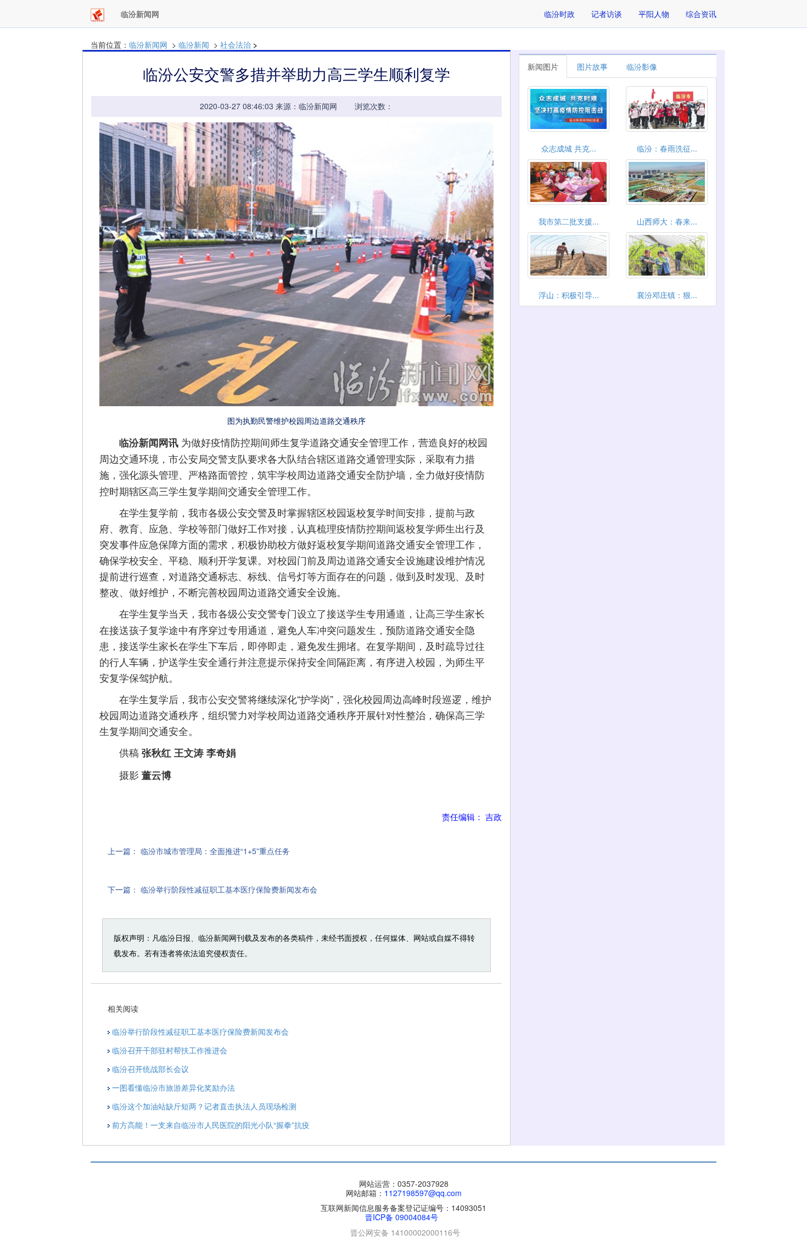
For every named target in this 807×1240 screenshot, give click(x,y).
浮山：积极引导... (569, 294)
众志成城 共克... (568, 148)
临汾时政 (559, 13)
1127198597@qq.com (423, 1192)
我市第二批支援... (569, 221)
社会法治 (235, 44)
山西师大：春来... (667, 221)
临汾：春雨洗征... (667, 148)
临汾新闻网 (148, 44)
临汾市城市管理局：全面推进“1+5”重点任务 (215, 850)
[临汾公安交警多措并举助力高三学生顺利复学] (296, 264)
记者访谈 (606, 13)
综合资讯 (701, 13)
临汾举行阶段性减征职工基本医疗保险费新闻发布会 (229, 889)
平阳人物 (653, 13)
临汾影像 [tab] (641, 66)
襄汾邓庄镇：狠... (667, 294)
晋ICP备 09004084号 (401, 1216)
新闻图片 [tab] (543, 66)
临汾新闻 (193, 44)
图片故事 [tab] (592, 66)
